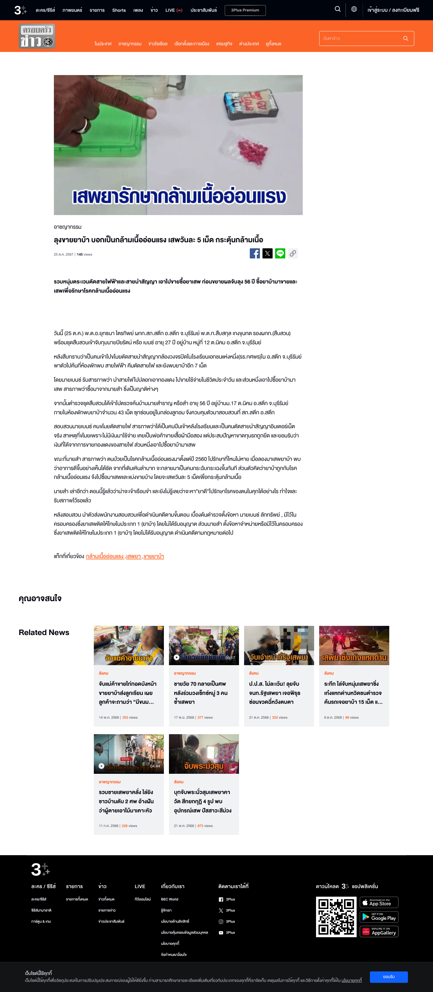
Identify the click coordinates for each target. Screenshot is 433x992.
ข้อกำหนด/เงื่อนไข (174, 955)
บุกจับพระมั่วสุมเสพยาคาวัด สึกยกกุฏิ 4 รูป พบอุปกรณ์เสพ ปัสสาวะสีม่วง (203, 801)
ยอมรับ (389, 977)
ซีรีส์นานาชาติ (41, 910)
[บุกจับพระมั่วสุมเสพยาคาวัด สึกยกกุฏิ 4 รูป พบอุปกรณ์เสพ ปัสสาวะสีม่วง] (204, 753)
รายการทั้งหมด (77, 899)
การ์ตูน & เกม (41, 922)
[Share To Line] (280, 253)
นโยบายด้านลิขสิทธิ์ (175, 922)
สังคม (103, 673)
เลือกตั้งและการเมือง (191, 44)
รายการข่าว (106, 910)
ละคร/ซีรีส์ (38, 899)
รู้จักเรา (166, 910)
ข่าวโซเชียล (157, 44)
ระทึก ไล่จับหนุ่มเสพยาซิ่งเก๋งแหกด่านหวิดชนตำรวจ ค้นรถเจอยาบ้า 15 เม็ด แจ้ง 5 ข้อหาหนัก (353, 693)
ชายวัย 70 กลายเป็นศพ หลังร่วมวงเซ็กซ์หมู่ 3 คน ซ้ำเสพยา (201, 693)
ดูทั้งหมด (273, 44)
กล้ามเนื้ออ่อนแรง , (106, 556)
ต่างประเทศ (249, 44)
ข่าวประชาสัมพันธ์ (111, 922)
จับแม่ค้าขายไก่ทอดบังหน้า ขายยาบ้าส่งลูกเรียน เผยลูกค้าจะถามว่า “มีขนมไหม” (128, 693)
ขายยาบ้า (154, 556)
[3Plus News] (50, 37)
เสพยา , (135, 556)
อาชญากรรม (130, 44)
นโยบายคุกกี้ (170, 944)
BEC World (169, 899)
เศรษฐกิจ (224, 44)
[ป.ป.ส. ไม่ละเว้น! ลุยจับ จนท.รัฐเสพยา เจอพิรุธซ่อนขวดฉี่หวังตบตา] (279, 645)
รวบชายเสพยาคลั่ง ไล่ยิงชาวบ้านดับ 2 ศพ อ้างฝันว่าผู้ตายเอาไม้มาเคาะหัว (126, 801)
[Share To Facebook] (255, 253)
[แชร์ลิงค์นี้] (293, 253)
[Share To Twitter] (267, 253)
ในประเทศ (103, 44)
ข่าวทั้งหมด (106, 899)
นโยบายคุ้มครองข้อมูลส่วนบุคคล (184, 933)
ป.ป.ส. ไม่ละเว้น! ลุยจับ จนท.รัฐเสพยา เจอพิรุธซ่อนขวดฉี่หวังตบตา (275, 693)
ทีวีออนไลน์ (143, 899)
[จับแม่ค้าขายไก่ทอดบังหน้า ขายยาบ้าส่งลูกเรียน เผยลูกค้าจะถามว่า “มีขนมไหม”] (129, 645)
